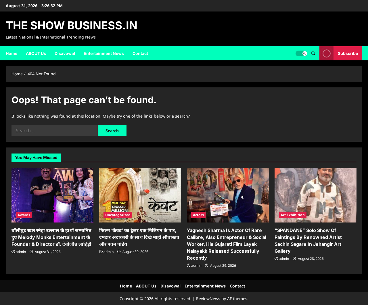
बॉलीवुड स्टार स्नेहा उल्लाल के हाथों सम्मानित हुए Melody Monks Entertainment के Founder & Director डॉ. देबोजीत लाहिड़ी (51, 237)
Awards (24, 214)
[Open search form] (313, 53)
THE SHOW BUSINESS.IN (71, 25)
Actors (198, 214)
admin (21, 251)
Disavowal (65, 53)
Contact (140, 53)
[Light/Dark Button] (301, 53)
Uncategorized (118, 214)
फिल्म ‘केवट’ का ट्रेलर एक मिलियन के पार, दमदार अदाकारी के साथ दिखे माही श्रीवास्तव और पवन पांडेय (139, 237)
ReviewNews (208, 298)
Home (11, 53)
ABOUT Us (36, 53)
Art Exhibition (293, 214)
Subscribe (348, 53)
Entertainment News (104, 53)
